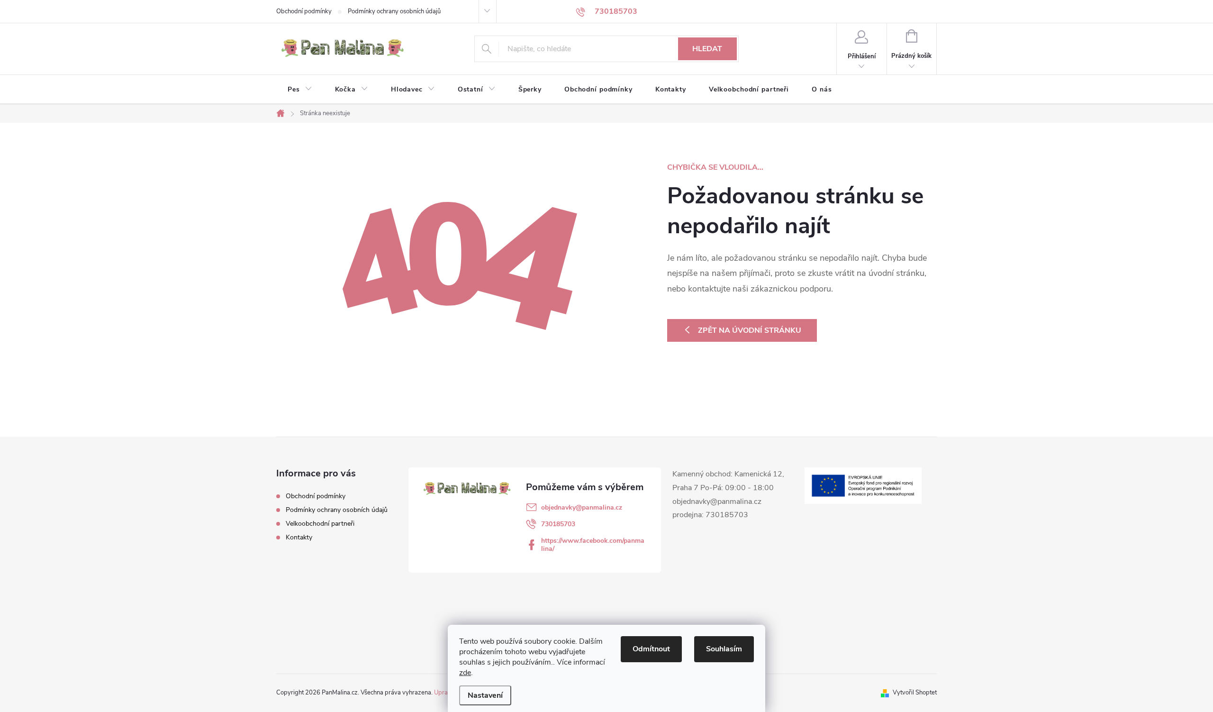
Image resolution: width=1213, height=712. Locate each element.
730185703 (558, 524)
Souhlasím (724, 649)
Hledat (707, 49)
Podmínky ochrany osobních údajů (394, 11)
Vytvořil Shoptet (915, 692)
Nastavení (485, 695)
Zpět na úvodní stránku (749, 330)
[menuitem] (300, 89)
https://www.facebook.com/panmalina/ (592, 544)
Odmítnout (651, 649)
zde (465, 672)
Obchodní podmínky (304, 11)
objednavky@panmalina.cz (581, 507)
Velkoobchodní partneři (320, 523)
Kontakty (299, 537)
